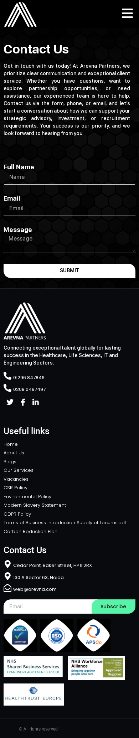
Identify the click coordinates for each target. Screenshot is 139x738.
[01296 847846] (7, 376)
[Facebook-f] (22, 402)
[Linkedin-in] (35, 402)
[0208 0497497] (7, 388)
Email (12, 198)
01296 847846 (29, 377)
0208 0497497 (29, 389)
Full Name (19, 167)
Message (18, 230)
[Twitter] (10, 402)
